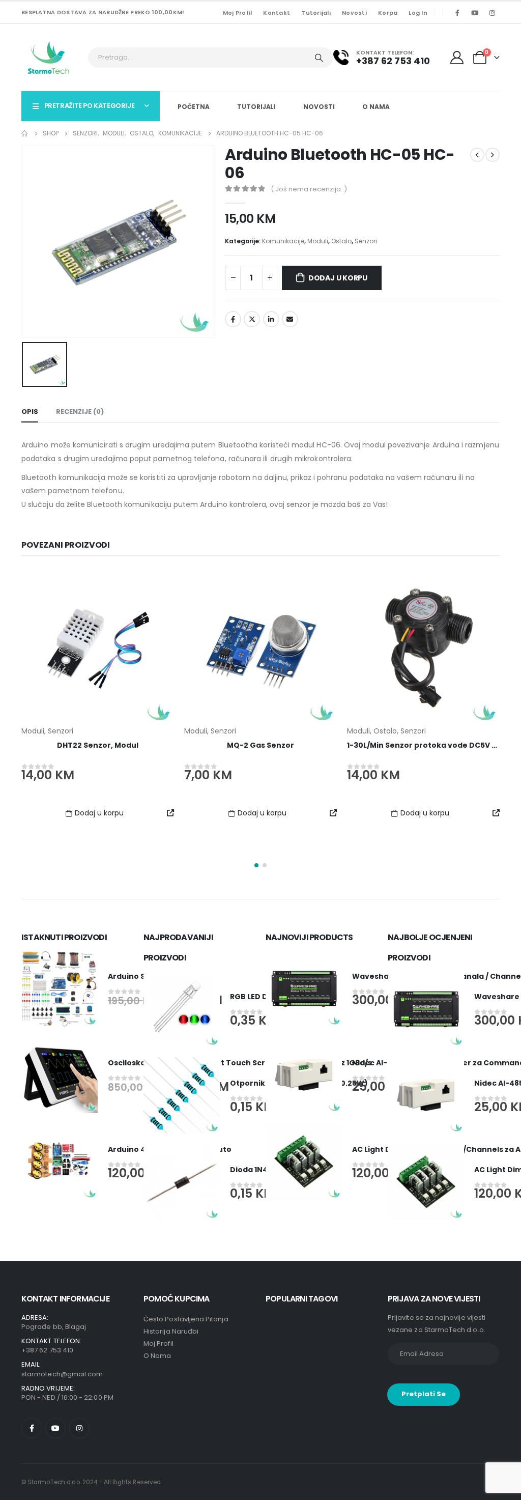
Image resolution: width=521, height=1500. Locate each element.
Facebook (233, 319)
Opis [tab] (29, 411)
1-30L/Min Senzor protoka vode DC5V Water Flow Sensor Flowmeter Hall (322, 745)
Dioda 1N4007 (256, 1170)
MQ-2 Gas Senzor (97, 745)
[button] (256, 865)
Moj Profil (237, 13)
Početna (193, 106)
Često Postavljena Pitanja (185, 1319)
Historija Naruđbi (170, 1331)
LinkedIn (271, 319)
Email (290, 319)
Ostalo (341, 241)
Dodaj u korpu (337, 278)
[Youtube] (475, 13)
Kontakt (276, 13)
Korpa (387, 13)
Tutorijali (316, 13)
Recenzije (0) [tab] (80, 411)
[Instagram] (492, 13)
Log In (418, 13)
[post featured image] (97, 648)
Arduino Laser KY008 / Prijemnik (423, 745)
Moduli (317, 241)
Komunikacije (283, 241)
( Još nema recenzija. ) (309, 189)
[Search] (319, 57)
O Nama (375, 106)
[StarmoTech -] (49, 57)
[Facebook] (457, 13)
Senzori (366, 241)
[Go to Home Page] (24, 133)
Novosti (354, 13)
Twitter (252, 319)
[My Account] (458, 57)
